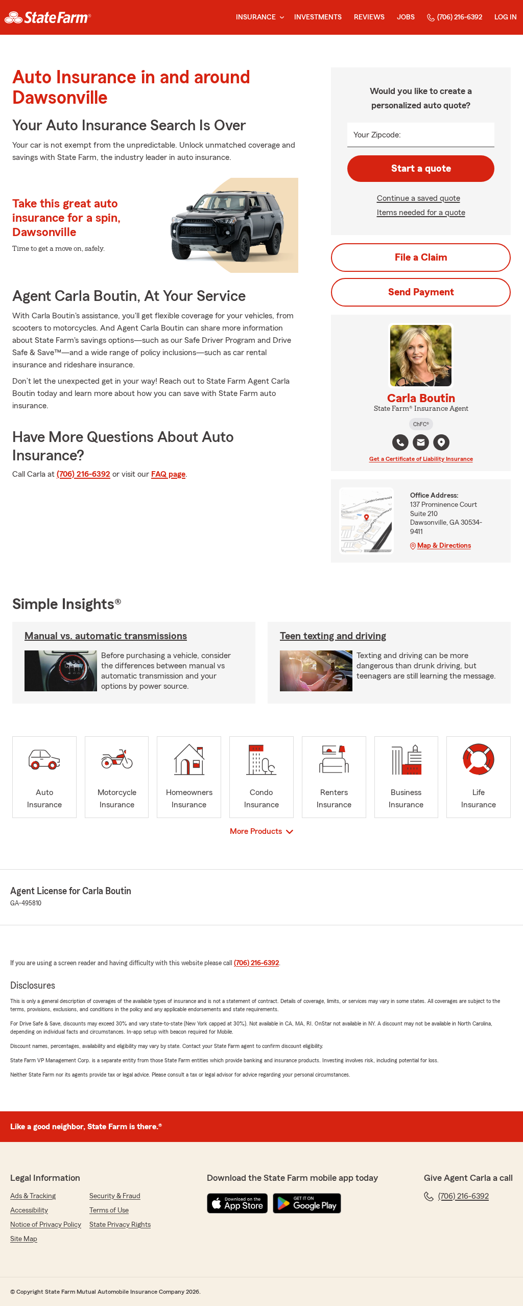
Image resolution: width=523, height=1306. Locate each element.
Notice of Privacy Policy (45, 1224)
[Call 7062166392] (400, 442)
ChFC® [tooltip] (421, 424)
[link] (48, 17)
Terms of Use (109, 1210)
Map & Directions (444, 545)
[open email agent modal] (421, 443)
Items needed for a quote (421, 212)
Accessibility (29, 1210)
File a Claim (421, 257)
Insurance (256, 17)
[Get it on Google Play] (307, 1203)
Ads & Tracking (33, 1196)
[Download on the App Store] (237, 1203)
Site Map (23, 1239)
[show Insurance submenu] (280, 17)
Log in (505, 17)
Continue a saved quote (418, 198)
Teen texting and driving (333, 636)
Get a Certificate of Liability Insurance (421, 459)
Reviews (369, 17)
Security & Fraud (114, 1196)
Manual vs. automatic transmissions (106, 636)
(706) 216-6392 (459, 17)
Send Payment (421, 292)
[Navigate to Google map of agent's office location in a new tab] (441, 442)
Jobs (406, 17)
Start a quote (421, 169)
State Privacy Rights (120, 1224)
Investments (318, 17)
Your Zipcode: (377, 135)
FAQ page (168, 474)
